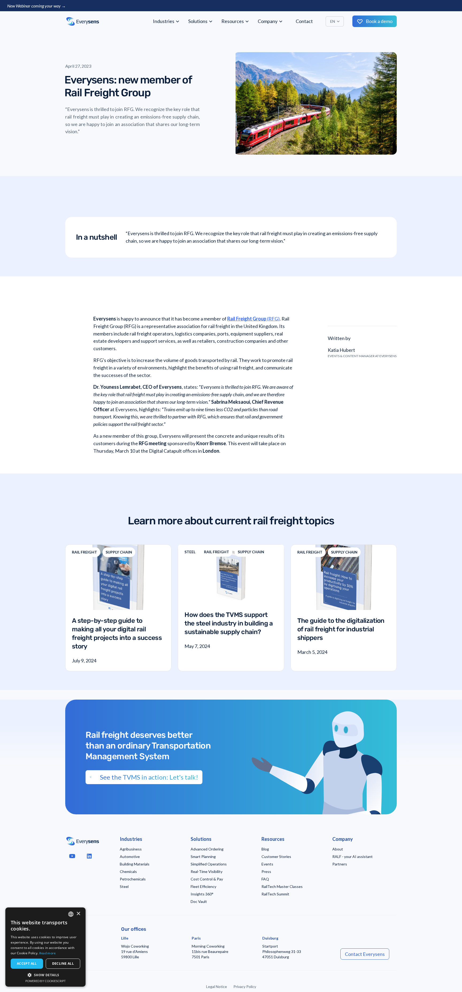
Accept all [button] (27, 963)
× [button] (78, 914)
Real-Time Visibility (206, 871)
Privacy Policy (244, 986)
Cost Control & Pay (207, 879)
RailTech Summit (275, 894)
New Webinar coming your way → (36, 5)
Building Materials (134, 864)
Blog (265, 849)
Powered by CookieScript (45, 981)
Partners (339, 864)
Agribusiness (131, 849)
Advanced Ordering (207, 849)
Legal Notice (216, 986)
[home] (82, 21)
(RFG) (253, 319)
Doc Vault (199, 901)
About (337, 849)
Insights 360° (202, 894)
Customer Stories (276, 856)
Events (267, 864)
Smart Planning (203, 856)
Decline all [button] (63, 963)
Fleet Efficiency (203, 886)
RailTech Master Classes (282, 886)
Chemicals (128, 871)
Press (266, 871)
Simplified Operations (209, 864)
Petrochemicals (133, 879)
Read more (47, 953)
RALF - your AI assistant (352, 856)
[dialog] (45, 947)
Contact (304, 21)
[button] (166, 21)
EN (332, 21)
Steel (124, 886)
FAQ (265, 879)
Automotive (130, 856)
